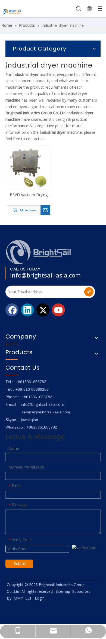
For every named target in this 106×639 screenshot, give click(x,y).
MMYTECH (23, 598)
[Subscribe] (88, 291)
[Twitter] (42, 309)
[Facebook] (11, 309)
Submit (20, 563)
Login (40, 598)
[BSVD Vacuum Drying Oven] (28, 167)
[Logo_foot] (38, 252)
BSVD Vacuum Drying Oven (29, 195)
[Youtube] (58, 309)
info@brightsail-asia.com (45, 275)
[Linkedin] (27, 309)
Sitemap (63, 591)
